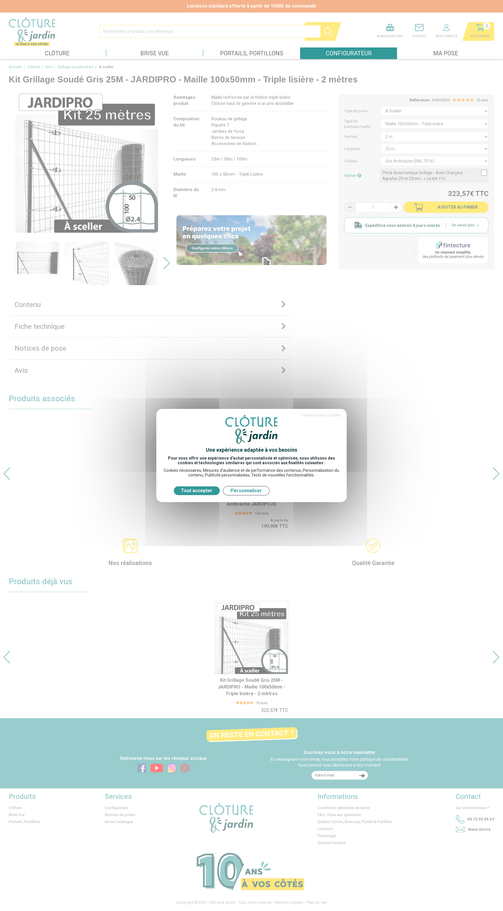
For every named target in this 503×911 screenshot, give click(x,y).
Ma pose (445, 53)
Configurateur (349, 53)
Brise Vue (154, 53)
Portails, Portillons (251, 53)
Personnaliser (246, 490)
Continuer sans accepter (321, 415)
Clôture (57, 53)
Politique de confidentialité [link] (301, 490)
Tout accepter (196, 490)
